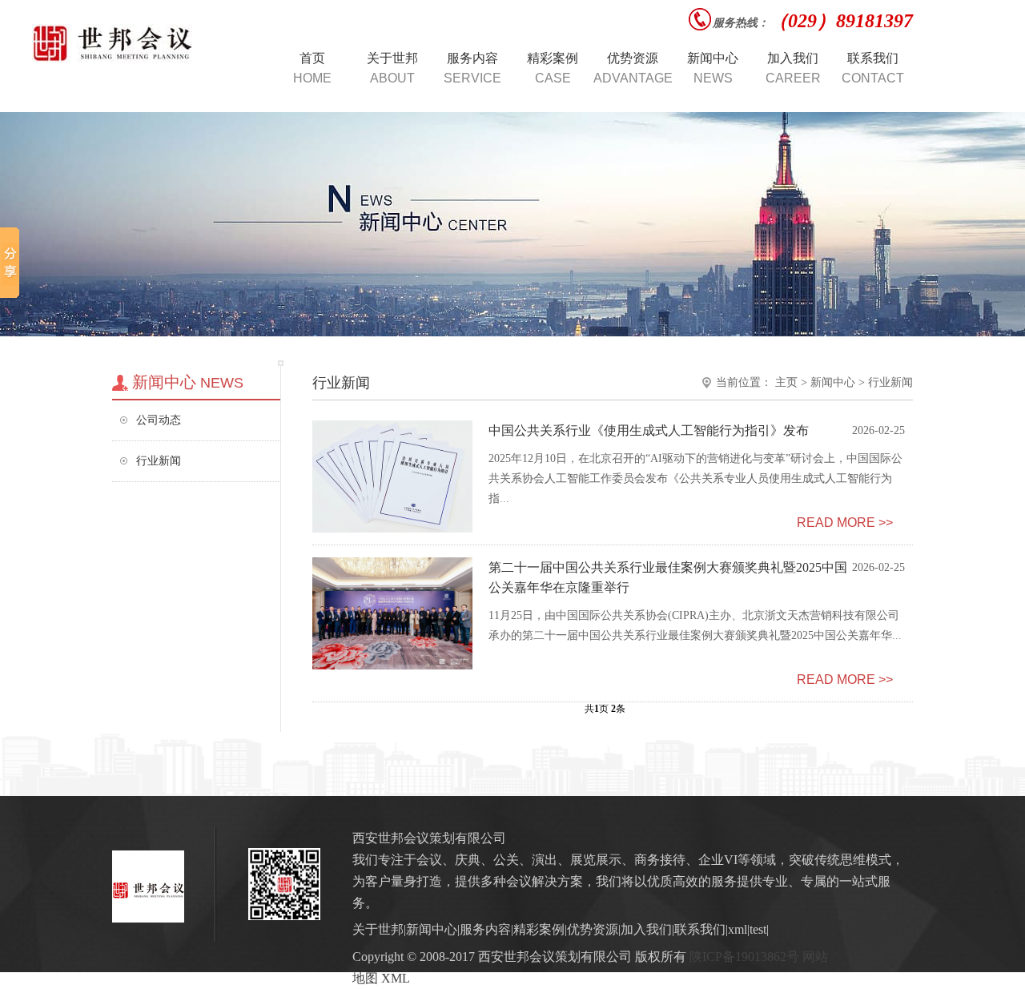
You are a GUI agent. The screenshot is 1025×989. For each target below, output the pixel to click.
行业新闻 (158, 461)
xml (737, 929)
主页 (786, 382)
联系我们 (700, 929)
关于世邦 (378, 929)
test (758, 929)
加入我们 (646, 929)
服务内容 (485, 929)
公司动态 (158, 420)
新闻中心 (832, 382)
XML (395, 978)
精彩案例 (539, 929)
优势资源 (592, 929)
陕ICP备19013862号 (744, 956)
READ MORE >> (845, 522)
